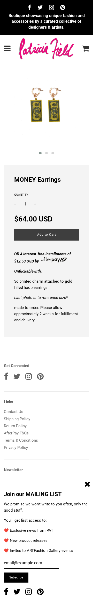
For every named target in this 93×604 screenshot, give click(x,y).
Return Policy (15, 426)
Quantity (21, 194)
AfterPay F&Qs (16, 433)
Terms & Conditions (21, 440)
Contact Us (13, 411)
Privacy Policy (16, 447)
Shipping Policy (17, 419)
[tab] (46, 287)
